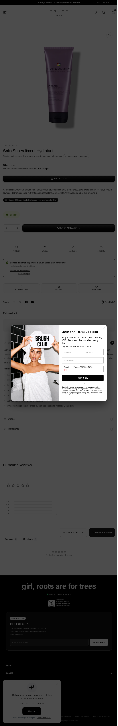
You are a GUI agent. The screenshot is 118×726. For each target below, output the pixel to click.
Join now (82, 378)
